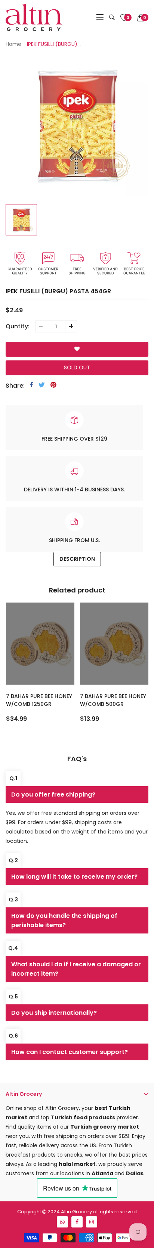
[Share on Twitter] (41, 384)
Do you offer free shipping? (53, 794)
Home (13, 44)
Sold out (77, 367)
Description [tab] (77, 559)
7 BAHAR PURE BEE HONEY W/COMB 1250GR (39, 700)
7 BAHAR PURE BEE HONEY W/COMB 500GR (113, 700)
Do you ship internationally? (54, 1012)
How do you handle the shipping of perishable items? (64, 920)
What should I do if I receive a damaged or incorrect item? (76, 969)
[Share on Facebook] (31, 384)
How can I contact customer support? (69, 1052)
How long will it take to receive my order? (74, 876)
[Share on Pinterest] (53, 384)
